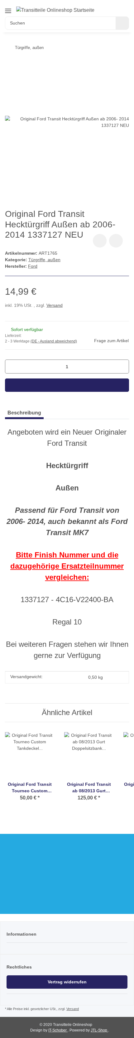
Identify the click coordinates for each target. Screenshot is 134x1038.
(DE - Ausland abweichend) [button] (54, 341)
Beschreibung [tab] (24, 412)
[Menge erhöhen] (122, 366)
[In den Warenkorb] (67, 385)
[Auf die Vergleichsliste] (100, 241)
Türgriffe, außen (44, 259)
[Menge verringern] (12, 366)
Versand (54, 305)
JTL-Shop (99, 1030)
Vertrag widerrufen (67, 981)
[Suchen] (122, 23)
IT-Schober (58, 1030)
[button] (109, 7)
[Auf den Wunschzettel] (116, 241)
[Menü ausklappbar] (8, 11)
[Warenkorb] (124, 7)
